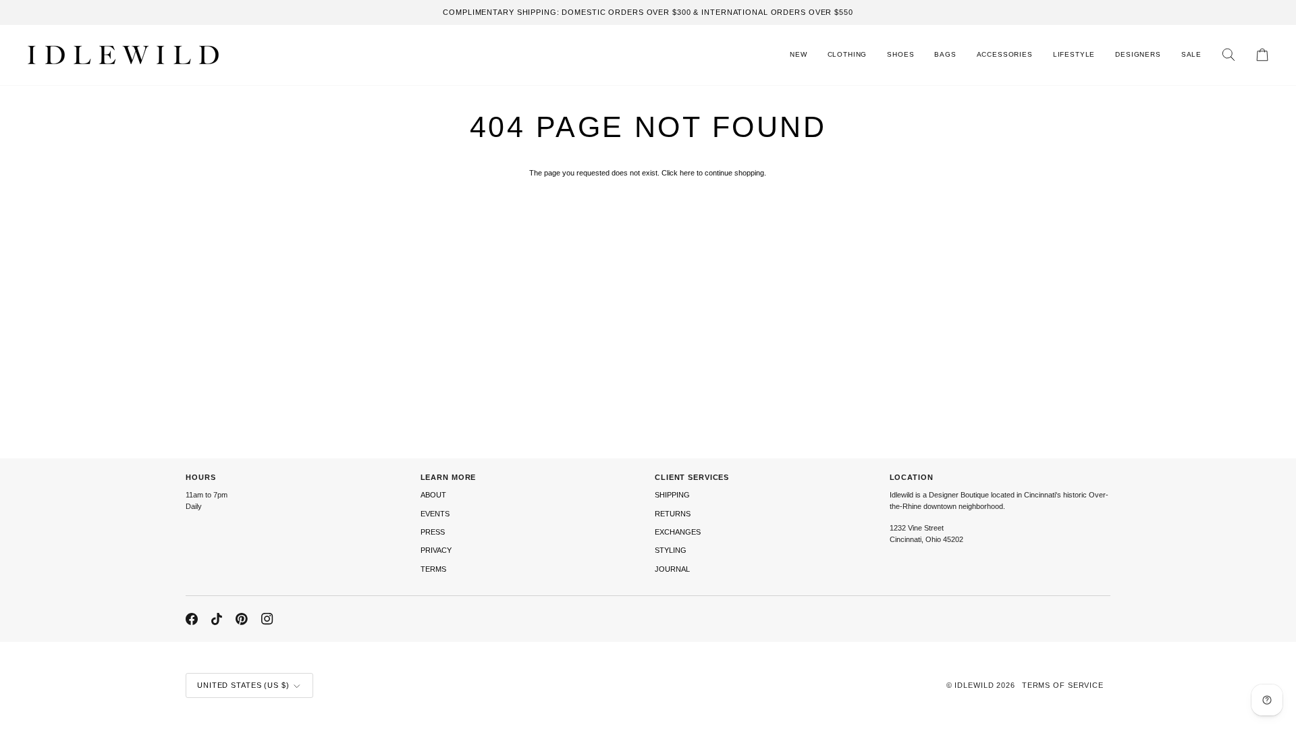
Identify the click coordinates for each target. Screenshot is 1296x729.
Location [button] (912, 477)
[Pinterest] (242, 619)
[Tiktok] (216, 619)
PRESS (433, 532)
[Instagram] (267, 619)
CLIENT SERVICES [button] (692, 477)
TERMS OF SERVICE (1063, 685)
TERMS (433, 569)
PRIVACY (436, 550)
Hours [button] (200, 477)
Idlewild (974, 685)
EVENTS (435, 514)
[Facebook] (192, 619)
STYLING (670, 550)
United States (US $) (243, 685)
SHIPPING (672, 495)
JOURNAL (672, 569)
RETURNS (673, 514)
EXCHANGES (678, 532)
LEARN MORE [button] (449, 477)
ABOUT (433, 495)
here (687, 173)
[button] (847, 55)
